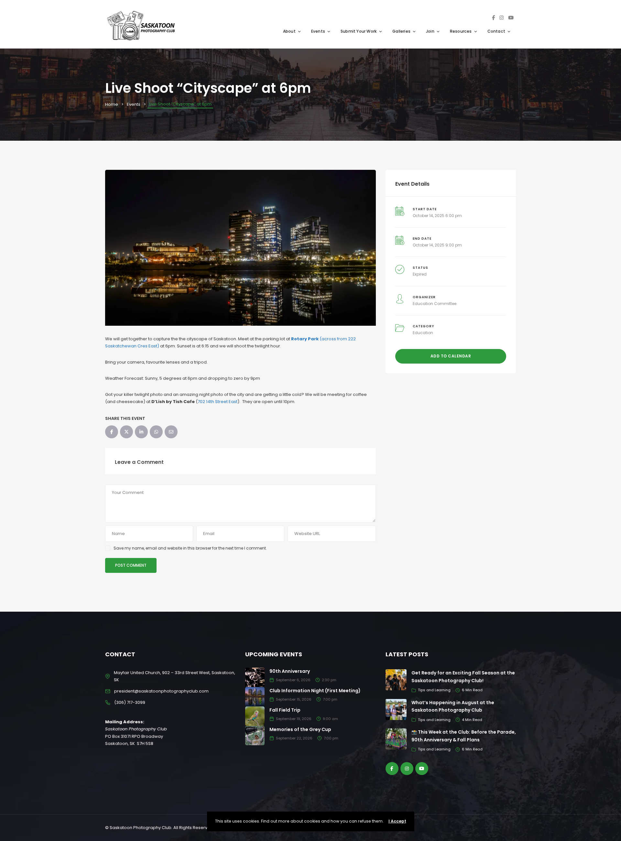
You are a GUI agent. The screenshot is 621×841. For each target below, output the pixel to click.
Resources (461, 31)
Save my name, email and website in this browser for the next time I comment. (190, 548)
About (289, 31)
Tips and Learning (434, 690)
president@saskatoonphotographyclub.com (161, 691)
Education (423, 332)
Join (430, 31)
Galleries (401, 31)
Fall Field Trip (284, 710)
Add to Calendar (450, 356)
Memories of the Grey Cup (300, 729)
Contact (496, 31)
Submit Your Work (359, 31)
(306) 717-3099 (129, 702)
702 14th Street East (217, 402)
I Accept (397, 821)
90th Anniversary (289, 671)
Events (318, 31)
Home (111, 104)
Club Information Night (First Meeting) (315, 690)
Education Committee (434, 303)
